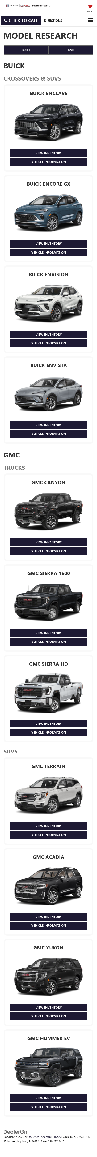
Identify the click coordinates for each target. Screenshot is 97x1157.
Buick (26, 50)
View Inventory (49, 153)
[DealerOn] (16, 1131)
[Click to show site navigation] (90, 20)
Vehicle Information (48, 162)
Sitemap (46, 1136)
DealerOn (33, 1136)
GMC (71, 50)
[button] (21, 20)
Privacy (57, 1136)
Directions (53, 21)
